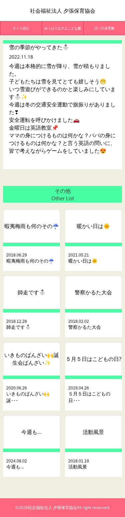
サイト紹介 (21, 28)
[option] (21, 28)
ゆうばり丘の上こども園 (62, 28)
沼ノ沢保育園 (104, 28)
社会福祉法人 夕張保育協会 (62, 10)
